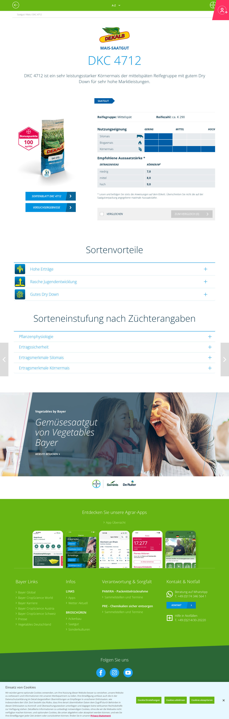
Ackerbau (74, 619)
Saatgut (73, 624)
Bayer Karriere (28, 603)
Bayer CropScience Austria (36, 608)
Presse (22, 619)
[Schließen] (223, 700)
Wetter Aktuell (78, 603)
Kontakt (176, 605)
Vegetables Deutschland (34, 624)
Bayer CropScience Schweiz (37, 614)
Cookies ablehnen (175, 700)
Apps (71, 598)
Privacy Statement (101, 715)
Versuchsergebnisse (46, 207)
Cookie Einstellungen (149, 700)
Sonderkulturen (79, 629)
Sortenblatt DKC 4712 (46, 196)
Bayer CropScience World (35, 598)
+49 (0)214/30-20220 (192, 620)
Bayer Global (27, 592)
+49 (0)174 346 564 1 (192, 596)
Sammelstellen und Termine (124, 597)
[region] (114, 700)
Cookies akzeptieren (202, 700)
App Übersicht (116, 522)
